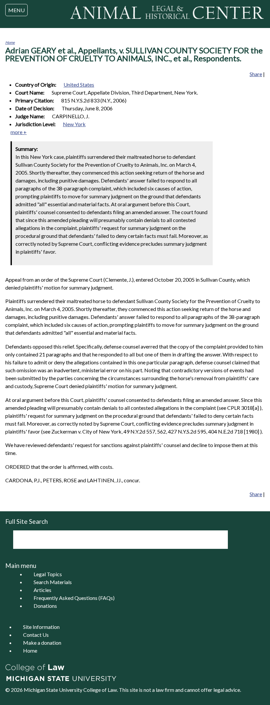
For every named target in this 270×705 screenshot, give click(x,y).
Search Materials (53, 582)
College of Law (100, 690)
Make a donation (42, 642)
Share (256, 74)
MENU (16, 10)
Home (10, 42)
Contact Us (36, 635)
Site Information (41, 627)
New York (74, 124)
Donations (45, 606)
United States (79, 84)
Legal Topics (48, 574)
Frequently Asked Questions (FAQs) (74, 598)
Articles (42, 590)
